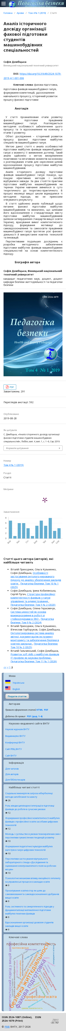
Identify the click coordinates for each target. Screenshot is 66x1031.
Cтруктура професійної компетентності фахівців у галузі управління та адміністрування (33, 597)
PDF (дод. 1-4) (34, 716)
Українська (18, 682)
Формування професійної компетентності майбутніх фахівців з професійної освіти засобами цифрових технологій (32, 822)
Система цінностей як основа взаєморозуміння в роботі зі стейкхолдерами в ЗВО (28, 615)
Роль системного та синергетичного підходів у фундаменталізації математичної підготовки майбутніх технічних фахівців (29, 910)
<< (5, 667)
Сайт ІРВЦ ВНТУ (13, 749)
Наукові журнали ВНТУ (17, 729)
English (16, 689)
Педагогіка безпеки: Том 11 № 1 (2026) (34, 661)
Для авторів (11, 774)
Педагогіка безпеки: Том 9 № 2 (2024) (32, 620)
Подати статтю (17, 696)
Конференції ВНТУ (15, 742)
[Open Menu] (3, 3)
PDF (11, 387)
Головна (8, 13)
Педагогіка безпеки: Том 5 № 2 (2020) (33, 604)
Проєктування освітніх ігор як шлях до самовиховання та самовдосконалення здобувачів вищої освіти (32, 894)
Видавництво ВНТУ (15, 736)
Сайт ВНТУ (11, 755)
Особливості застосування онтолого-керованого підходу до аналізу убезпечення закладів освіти (36, 578)
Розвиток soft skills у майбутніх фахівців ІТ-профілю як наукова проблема (35, 656)
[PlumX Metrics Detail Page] (45, 500)
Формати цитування (17, 448)
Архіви (20, 13)
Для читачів (12, 768)
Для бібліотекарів (15, 779)
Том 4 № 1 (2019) (37, 13)
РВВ (7, 1026)
